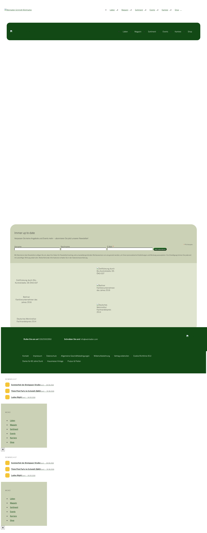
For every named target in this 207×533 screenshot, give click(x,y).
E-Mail (110, 246)
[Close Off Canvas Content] (3, 450)
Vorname (17, 246)
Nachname (65, 246)
